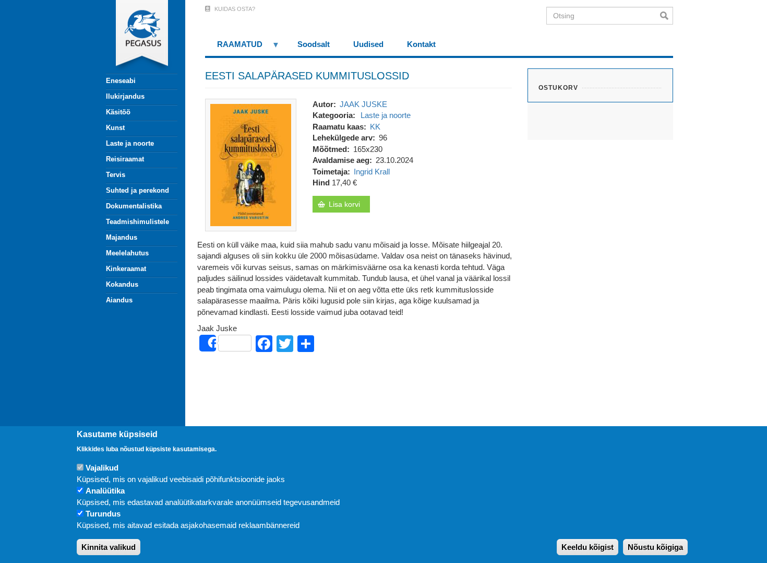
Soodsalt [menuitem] (313, 44)
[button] (250, 164)
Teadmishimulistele (137, 222)
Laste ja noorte (130, 143)
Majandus (121, 237)
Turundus (103, 514)
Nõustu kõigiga (655, 547)
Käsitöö (118, 112)
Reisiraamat (125, 159)
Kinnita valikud (108, 547)
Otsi (666, 16)
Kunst (115, 128)
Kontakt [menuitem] (421, 44)
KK (375, 126)
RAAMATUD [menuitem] (233, 48)
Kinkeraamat (126, 269)
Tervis (115, 175)
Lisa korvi (344, 204)
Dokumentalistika (134, 206)
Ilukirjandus (125, 96)
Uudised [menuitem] (368, 44)
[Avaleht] (135, 36)
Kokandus (122, 284)
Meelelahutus (127, 253)
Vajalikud (102, 468)
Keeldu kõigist (587, 547)
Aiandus (119, 300)
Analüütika (105, 491)
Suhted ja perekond (137, 190)
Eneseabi (121, 81)
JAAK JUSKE (363, 104)
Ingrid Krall (372, 171)
